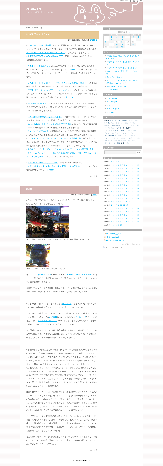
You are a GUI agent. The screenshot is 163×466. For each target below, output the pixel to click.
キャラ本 (118, 128)
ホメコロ (53, 317)
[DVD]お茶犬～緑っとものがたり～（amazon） (48, 90)
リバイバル (123, 138)
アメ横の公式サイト (42, 275)
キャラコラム (109, 128)
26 (133, 44)
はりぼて (107, 125)
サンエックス (109, 133)
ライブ (116, 138)
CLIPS (110, 105)
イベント (136, 125)
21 (106, 44)
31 (122, 47)
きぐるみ (133, 123)
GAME (124, 120)
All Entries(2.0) (113, 234)
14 (106, 42)
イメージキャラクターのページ (79, 275)
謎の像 (29, 189)
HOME (28, 28)
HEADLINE (93, 40)
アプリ (129, 125)
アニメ (123, 125)
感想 (128, 141)
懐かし (134, 141)
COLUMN (112, 102)
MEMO (94, 195)
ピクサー (118, 135)
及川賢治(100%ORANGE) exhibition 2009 (45, 56)
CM (115, 120)
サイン (135, 130)
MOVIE (131, 120)
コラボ (129, 130)
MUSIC (137, 120)
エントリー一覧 (112, 90)
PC (105, 123)
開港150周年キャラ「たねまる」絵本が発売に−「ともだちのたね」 (56, 166)
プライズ (132, 135)
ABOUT (121, 1)
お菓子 (126, 123)
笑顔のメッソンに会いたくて (117, 86)
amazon (50, 170)
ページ (73, 70)
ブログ (125, 135)
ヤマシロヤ (66, 304)
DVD (119, 120)
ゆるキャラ (116, 125)
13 (138, 39)
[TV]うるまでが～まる (37, 103)
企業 (138, 138)
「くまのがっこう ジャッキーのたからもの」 (45, 53)
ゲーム (123, 130)
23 (117, 44)
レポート (132, 138)
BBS (126, 1)
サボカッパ (81, 317)
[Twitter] (134, 1)
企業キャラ (108, 141)
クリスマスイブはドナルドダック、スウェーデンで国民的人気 (54, 138)
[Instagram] (137, 1)
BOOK (106, 120)
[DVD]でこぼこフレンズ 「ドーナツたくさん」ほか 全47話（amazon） (58, 83)
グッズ (117, 130)
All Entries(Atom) (112, 237)
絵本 (122, 143)
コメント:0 (93, 176)
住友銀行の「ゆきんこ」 (116, 77)
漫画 (118, 143)
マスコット (108, 138)
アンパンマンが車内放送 (38, 131)
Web (113, 123)
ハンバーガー (109, 135)
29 (112, 47)
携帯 (106, 143)
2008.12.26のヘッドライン (37, 34)
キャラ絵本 (127, 128)
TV (109, 123)
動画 (115, 141)
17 (122, 42)
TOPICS (112, 98)
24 (122, 44)
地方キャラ (122, 141)
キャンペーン (109, 130)
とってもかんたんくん (47, 321)
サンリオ (118, 133)
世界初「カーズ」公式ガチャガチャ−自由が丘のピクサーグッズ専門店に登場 (61, 149)
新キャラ (112, 143)
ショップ (126, 133)
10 (122, 39)
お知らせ (119, 123)
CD (111, 120)
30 (117, 47)
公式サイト (70, 97)
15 (112, 42)
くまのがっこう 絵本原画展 (39, 45)
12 (138, 165)
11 (128, 39)
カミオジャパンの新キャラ (39, 66)
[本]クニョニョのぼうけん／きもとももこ (122, 68)
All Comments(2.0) (115, 240)
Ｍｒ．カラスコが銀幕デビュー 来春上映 (45, 117)
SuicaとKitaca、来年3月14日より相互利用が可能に (50, 124)
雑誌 (127, 143)
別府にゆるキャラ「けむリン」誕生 (43, 163)
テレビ (132, 133)
